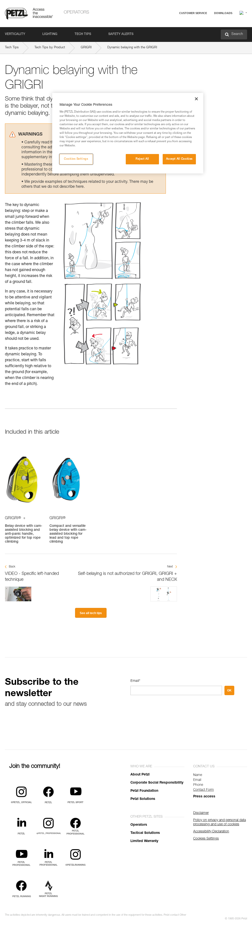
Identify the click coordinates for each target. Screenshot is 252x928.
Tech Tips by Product (49, 47)
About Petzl (140, 774)
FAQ (171, 25)
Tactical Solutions (145, 833)
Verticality (15, 34)
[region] (127, 133)
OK (229, 690)
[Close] (196, 98)
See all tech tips (91, 613)
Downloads (223, 13)
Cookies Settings (76, 159)
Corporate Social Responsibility (156, 783)
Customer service (193, 13)
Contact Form (203, 790)
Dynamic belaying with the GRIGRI (132, 47)
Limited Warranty (144, 841)
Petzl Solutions (142, 799)
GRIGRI (86, 47)
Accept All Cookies (179, 159)
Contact (173, 32)
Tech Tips (83, 34)
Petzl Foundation (144, 791)
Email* (135, 681)
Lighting (49, 34)
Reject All (142, 159)
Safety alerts (120, 34)
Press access (204, 796)
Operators (76, 12)
